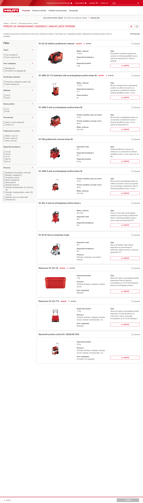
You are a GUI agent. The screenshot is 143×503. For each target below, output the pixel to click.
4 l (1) (8, 157)
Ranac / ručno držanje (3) (15, 122)
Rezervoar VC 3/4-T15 (49, 301)
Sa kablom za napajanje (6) (16, 71)
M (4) (7, 111)
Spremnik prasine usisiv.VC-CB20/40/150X (59, 334)
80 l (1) (8, 161)
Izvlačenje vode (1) (12, 177)
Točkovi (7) (10, 125)
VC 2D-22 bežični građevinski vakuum (56, 43)
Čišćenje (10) (10, 200)
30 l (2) (8, 154)
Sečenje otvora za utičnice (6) (16, 197)
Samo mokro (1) (12, 138)
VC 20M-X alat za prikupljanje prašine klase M (60, 107)
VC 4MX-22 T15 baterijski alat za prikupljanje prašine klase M (68, 75)
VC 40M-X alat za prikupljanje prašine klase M (60, 171)
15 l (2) (8, 152)
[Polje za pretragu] (138, 3)
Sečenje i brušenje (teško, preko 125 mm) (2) (19, 193)
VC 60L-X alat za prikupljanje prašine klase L (60, 203)
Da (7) (8, 95)
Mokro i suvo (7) (12, 136)
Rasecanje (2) (11, 182)
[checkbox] (135, 43)
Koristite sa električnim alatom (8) (18, 82)
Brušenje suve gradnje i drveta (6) (18, 173)
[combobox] (125, 3)
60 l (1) (8, 159)
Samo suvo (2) (11, 141)
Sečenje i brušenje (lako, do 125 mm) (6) (19, 188)
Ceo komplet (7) (12, 55)
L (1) (7, 109)
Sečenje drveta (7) (12, 185)
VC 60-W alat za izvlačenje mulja (54, 235)
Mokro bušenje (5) (12, 180)
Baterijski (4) (10, 68)
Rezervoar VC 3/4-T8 (48, 268)
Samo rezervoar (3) (13, 57)
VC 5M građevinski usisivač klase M (56, 139)
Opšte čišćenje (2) (12, 84)
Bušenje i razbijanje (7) (14, 175)
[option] (131, 26)
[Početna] (11, 10)
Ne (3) (8, 98)
